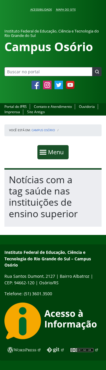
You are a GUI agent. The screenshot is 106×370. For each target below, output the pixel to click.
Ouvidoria (87, 106)
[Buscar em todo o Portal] (97, 71)
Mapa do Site (66, 9)
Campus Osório (43, 130)
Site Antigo (36, 111)
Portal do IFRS (15, 106)
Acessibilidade (41, 9)
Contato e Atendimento (53, 106)
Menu (57, 152)
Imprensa (12, 111)
